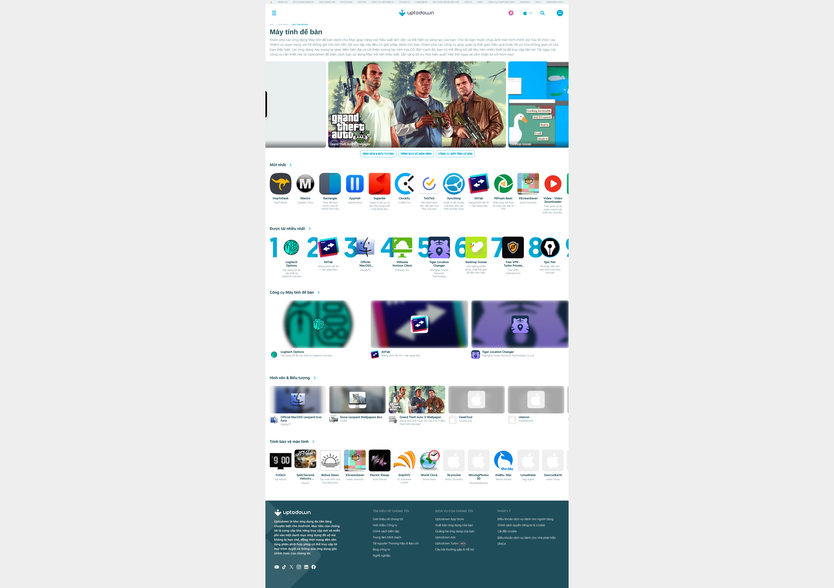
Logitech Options (291, 264)
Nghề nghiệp (382, 555)
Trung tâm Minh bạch (387, 537)
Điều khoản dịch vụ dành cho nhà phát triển (527, 538)
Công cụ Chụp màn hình (501, 2)
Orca (538, 2)
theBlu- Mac (503, 475)
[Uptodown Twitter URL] (291, 567)
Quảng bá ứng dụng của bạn (454, 531)
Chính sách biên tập (386, 531)
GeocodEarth (553, 475)
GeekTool (465, 417)
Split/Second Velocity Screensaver (305, 479)
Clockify (404, 198)
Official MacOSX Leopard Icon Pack (365, 267)
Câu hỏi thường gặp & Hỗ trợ (454, 549)
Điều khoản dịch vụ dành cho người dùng (526, 519)
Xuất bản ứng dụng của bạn (454, 525)
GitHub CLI (404, 2)
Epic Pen (550, 262)
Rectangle (330, 198)
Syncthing (454, 198)
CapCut (468, 2)
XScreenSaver (528, 198)
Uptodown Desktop (303, 2)
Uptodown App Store (449, 519)
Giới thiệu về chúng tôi (388, 519)
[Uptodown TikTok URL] (284, 567)
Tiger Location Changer (439, 264)
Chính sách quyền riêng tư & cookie (521, 525)
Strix (480, 2)
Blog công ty (381, 549)
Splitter (362, 2)
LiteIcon (524, 417)
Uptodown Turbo (450, 543)
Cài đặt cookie (507, 531)
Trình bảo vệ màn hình (416, 154)
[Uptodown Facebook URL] (313, 567)
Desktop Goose (476, 262)
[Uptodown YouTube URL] (276, 567)
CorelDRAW (421, 2)
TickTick (429, 198)
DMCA (502, 544)
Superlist (380, 198)
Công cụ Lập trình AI (382, 2)
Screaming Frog (555, 2)
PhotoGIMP (346, 2)
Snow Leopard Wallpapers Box (361, 417)
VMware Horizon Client (402, 264)
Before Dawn (330, 475)
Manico (305, 198)
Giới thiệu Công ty (385, 525)
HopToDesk (281, 198)
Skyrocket (454, 475)
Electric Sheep (379, 475)
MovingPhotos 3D (479, 477)
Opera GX (282, 2)
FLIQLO (281, 475)
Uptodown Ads (445, 537)
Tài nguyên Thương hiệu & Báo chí (396, 543)
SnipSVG (404, 475)
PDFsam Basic (503, 198)
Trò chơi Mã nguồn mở (446, 2)
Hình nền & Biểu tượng (378, 154)
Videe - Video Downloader (552, 200)
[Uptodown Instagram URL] (298, 567)
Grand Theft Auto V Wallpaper (420, 417)
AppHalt (355, 198)
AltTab (478, 198)
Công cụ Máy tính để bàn (455, 154)
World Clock (429, 475)
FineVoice (525, 2)
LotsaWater (528, 475)
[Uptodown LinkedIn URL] (306, 567)
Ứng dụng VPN (327, 2)
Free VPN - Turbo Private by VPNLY (513, 266)
